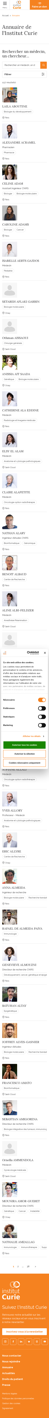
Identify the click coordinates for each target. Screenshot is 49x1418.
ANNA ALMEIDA (13, 887)
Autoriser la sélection (24, 754)
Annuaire (7, 1367)
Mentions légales (9, 1394)
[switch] (42, 708)
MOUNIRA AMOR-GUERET (21, 1201)
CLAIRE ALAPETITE (16, 492)
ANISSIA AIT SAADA (16, 374)
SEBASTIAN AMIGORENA (19, 1119)
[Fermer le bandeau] (45, 653)
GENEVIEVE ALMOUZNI (19, 965)
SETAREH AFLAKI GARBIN (20, 301)
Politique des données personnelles (18, 1398)
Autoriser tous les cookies (24, 745)
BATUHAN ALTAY (14, 1005)
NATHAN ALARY (13, 533)
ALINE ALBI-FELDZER (18, 610)
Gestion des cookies (11, 1403)
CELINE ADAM (12, 183)
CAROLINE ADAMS (15, 224)
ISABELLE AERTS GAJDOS (20, 260)
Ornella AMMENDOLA (17, 1160)
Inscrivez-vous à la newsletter (24, 1331)
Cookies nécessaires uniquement (24, 763)
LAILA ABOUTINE (14, 106)
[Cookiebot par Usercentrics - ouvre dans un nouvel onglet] (29, 653)
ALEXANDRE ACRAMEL (19, 142)
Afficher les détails (32, 736)
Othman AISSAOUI (15, 338)
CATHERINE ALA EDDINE (20, 410)
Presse (6, 1385)
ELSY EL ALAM (12, 451)
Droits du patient (12, 1379)
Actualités (8, 1373)
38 (28, 1266)
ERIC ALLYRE (11, 851)
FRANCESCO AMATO (17, 1083)
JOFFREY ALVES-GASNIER (20, 1042)
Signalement (7, 1408)
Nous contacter (11, 1355)
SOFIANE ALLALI (14, 769)
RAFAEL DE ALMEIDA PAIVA (22, 928)
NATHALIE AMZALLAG (18, 1242)
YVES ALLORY (12, 810)
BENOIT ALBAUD (14, 574)
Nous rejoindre (11, 1361)
